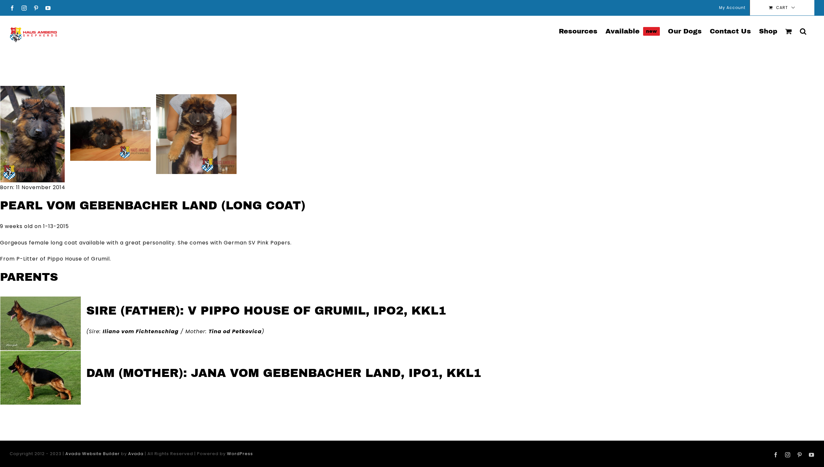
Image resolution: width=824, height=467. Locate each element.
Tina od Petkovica (235, 331)
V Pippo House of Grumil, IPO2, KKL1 (317, 310)
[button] (803, 31)
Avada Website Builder (92, 454)
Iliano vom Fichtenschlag (141, 331)
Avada (136, 454)
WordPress (240, 454)
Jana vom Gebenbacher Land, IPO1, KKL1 (336, 373)
